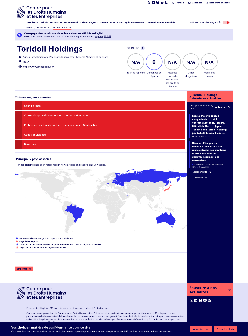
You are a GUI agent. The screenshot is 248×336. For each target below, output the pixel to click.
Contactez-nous (100, 308)
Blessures (30, 144)
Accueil (29, 27)
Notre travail (71, 22)
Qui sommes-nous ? (135, 22)
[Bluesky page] (157, 2)
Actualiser (221, 107)
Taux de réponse (136, 72)
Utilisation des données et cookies (75, 308)
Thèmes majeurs (89, 22)
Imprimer (22, 268)
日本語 (107, 36)
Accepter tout (201, 329)
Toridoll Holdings (62, 27)
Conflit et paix (32, 106)
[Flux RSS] (166, 2)
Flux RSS (199, 177)
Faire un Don (116, 22)
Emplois (44, 308)
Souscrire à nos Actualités (161, 22)
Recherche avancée (219, 2)
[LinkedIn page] (153, 2)
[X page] (149, 2)
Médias (53, 308)
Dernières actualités (37, 22)
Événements (32, 308)
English (99, 36)
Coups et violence (35, 134)
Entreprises (56, 22)
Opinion (104, 22)
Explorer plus (199, 171)
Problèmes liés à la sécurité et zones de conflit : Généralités (60, 125)
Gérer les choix (225, 329)
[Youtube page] (162, 2)
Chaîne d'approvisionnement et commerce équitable (56, 115)
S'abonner (196, 2)
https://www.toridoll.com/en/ (38, 66)
